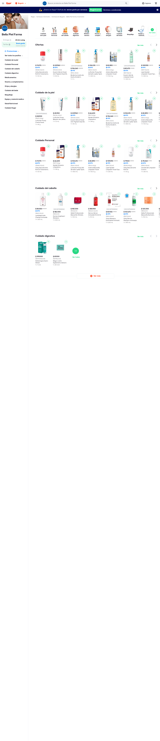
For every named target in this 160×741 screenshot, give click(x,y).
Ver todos (76, 257)
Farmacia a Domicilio (43, 17)
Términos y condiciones (112, 10)
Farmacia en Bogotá (58, 17)
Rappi (33, 17)
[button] (21, 3)
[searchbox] (85, 3)
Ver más (140, 45)
